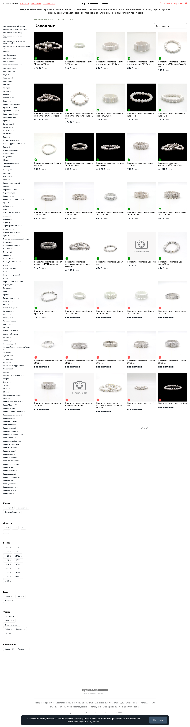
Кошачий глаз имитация (12, 199)
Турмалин (7, 356)
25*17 (8, 581)
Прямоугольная (11, 625)
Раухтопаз (7, 301)
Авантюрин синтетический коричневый (14, 42)
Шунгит (6, 392)
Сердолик (7, 324)
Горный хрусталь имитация (14, 143)
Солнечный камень (10, 334)
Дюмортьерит (9, 153)
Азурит (6, 74)
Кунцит (6, 202)
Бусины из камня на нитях (103, 9)
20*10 (18, 564)
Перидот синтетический (13, 281)
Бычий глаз (7, 124)
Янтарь (6, 398)
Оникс (5, 265)
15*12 (8, 560)
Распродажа (91, 12)
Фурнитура (128, 12)
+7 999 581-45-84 (10, 3)
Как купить (36, 3)
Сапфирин (7, 317)
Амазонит (7, 81)
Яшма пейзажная (10, 461)
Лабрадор (7, 206)
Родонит (6, 304)
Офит (5, 278)
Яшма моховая (9, 451)
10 (7, 527)
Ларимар (6, 222)
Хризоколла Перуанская (13, 365)
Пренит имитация (10, 298)
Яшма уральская (9, 487)
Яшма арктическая (10, 408)
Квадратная (10, 616)
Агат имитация (9, 58)
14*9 (18, 551)
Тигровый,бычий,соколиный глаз (16, 347)
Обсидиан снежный (11, 262)
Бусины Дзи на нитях (76, 9)
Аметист (6, 84)
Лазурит (6, 216)
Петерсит (7, 288)
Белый (8, 596)
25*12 (18, 572)
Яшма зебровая (9, 421)
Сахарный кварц (9, 321)
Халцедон (7, 362)
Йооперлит (7, 170)
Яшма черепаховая (10, 490)
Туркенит (7, 352)
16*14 (8, 564)
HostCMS (119, 713)
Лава (5, 209)
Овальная (9, 621)
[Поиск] (161, 3)
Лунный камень (9, 235)
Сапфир (6, 314)
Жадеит (6, 157)
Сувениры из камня (110, 12)
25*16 (18, 577)
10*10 (8, 547)
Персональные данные (76, 713)
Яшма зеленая (9, 425)
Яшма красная (8, 438)
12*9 (18, 547)
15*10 (8, 556)
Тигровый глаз (8, 344)
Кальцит (6, 173)
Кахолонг (6, 176)
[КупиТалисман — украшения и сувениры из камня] (95, 4)
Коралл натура (9, 193)
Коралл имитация (10, 189)
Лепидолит (7, 229)
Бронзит (6, 120)
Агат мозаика (8, 68)
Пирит (5, 291)
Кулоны (166, 9)
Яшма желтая (8, 418)
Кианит (6, 186)
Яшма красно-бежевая (12, 441)
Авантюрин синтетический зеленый (14, 37)
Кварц (5, 180)
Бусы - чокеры (134, 9)
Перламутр (7, 285)
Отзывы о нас (49, 3)
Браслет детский (10, 107)
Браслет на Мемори (11, 114)
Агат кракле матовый (11, 65)
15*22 (18, 560)
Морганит (7, 252)
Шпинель (6, 388)
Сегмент (20, 629)
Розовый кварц (9, 308)
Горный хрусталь (10, 140)
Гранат (6, 147)
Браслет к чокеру (10, 111)
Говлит (6, 137)
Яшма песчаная (9, 467)
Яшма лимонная (9, 448)
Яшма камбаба (9, 428)
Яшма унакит (8, 484)
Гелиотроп (7, 130)
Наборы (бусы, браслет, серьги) (65, 12)
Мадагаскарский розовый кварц (16, 239)
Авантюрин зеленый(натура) (14, 29)
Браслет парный (9, 117)
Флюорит (7, 359)
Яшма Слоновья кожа (11, 477)
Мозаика (6, 249)
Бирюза (6, 101)
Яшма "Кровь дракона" (12, 401)
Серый (20, 596)
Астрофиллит (8, 97)
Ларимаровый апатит (11, 225)
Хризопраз (7, 369)
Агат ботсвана (9, 55)
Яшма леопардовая (11, 444)
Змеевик (6, 166)
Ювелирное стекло (11, 395)
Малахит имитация (10, 245)
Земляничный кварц (11, 163)
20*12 (8, 568)
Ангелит (6, 91)
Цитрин (6, 378)
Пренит (6, 294)
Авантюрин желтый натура (14, 26)
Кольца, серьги (151, 9)
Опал (5, 271)
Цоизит (6, 382)
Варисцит (7, 127)
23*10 (8, 572)
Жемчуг (6, 160)
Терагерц (7, 340)
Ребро (8, 629)
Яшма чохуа (8, 493)
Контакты (24, 3)
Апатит (6, 94)
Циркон (6, 372)
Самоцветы (7, 311)
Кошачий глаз (8, 196)
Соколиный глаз (9, 330)
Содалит (6, 327)
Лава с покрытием (10, 212)
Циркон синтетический (12, 375)
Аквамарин (7, 78)
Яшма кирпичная (10, 431)
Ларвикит (7, 219)
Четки (139, 12)
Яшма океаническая (11, 457)
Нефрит (6, 255)
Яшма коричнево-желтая (13, 434)
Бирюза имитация (10, 104)
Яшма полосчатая (10, 470)
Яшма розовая (9, 474)
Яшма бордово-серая (12, 415)
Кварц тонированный (11, 183)
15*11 (18, 556)
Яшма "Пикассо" (9, 405)
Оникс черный (9, 268)
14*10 (8, 551)
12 (15, 527)
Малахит (6, 242)
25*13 (8, 577)
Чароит (6, 385)
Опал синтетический (11, 275)
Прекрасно (158, 720)
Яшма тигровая (9, 480)
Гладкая (9, 649)
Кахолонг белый (12, 512)
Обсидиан (7, 258)
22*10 (18, 568)
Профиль (168, 3)
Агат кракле (8, 61)
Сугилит (6, 337)
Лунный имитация (10, 232)
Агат (5, 51)
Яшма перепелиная (11, 464)
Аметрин (6, 88)
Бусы (121, 9)
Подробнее (94, 721)
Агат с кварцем (9, 71)
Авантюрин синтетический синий (16, 46)
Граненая (23, 649)
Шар (8, 633)
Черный (9, 601)
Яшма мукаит (8, 454)
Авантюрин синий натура (13, 32)
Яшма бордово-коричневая (14, 411)
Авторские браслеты (31, 9)
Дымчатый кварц (10, 150)
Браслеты (49, 9)
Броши (59, 9)
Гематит (6, 134)
